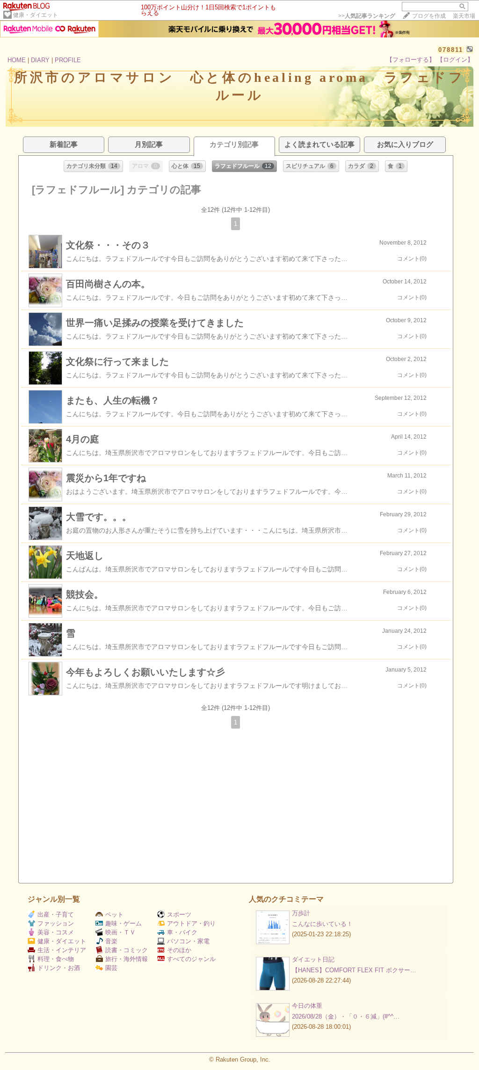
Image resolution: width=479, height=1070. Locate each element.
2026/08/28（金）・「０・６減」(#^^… (345, 1016)
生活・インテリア (61, 950)
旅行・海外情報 (126, 958)
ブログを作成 (429, 16)
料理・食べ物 (55, 958)
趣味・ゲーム (123, 923)
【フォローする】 (410, 59)
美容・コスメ (55, 932)
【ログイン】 (455, 59)
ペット (114, 914)
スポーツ (179, 914)
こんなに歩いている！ (322, 923)
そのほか (179, 950)
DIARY (40, 60)
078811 (450, 49)
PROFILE (68, 60)
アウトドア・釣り (191, 923)
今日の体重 (307, 1005)
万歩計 (301, 913)
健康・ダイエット (35, 15)
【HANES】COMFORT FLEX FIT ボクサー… (354, 970)
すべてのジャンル (191, 958)
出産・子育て (55, 914)
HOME (16, 60)
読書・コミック (126, 950)
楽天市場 (464, 16)
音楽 (111, 941)
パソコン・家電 (188, 941)
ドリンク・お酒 (58, 967)
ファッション (55, 923)
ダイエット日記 (313, 959)
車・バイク (182, 932)
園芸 (111, 967)
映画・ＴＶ (120, 932)
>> (366, 16)
